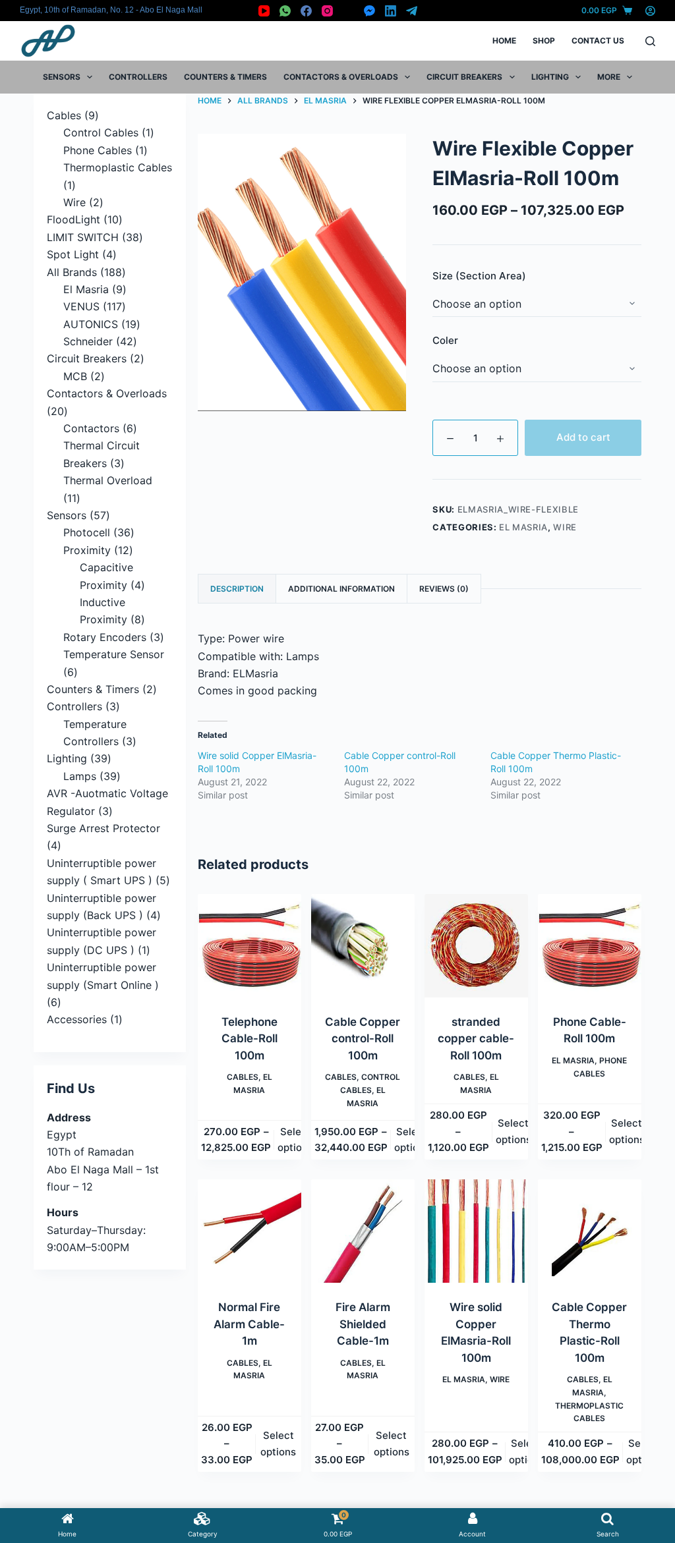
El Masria (523, 527)
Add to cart (583, 437)
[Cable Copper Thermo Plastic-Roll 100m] (589, 1231)
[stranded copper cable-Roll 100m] (476, 945)
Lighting (550, 77)
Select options (295, 1139)
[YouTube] (264, 10)
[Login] (650, 11)
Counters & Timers (225, 77)
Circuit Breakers (464, 77)
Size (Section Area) (479, 275)
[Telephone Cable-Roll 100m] (249, 945)
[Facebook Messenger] (369, 10)
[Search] (650, 41)
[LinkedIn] (390, 10)
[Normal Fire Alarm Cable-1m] (249, 1231)
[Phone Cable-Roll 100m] (589, 945)
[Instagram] (327, 10)
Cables (242, 1077)
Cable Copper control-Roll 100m (362, 1038)
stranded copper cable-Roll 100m (476, 1038)
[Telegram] (411, 10)
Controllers (138, 77)
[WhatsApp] (285, 10)
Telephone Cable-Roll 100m (249, 1038)
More (608, 77)
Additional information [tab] (341, 589)
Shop (544, 40)
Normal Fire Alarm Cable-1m (249, 1324)
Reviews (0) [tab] (444, 589)
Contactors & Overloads (340, 77)
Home (504, 40)
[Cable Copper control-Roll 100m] (363, 945)
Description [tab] (237, 589)
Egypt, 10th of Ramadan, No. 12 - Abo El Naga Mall (111, 9)
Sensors (61, 77)
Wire (565, 527)
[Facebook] (306, 10)
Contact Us (598, 40)
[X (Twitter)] (348, 10)
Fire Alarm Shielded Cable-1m (363, 1324)
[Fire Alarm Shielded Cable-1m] (363, 1231)
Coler (445, 340)
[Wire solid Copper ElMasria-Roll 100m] (476, 1231)
